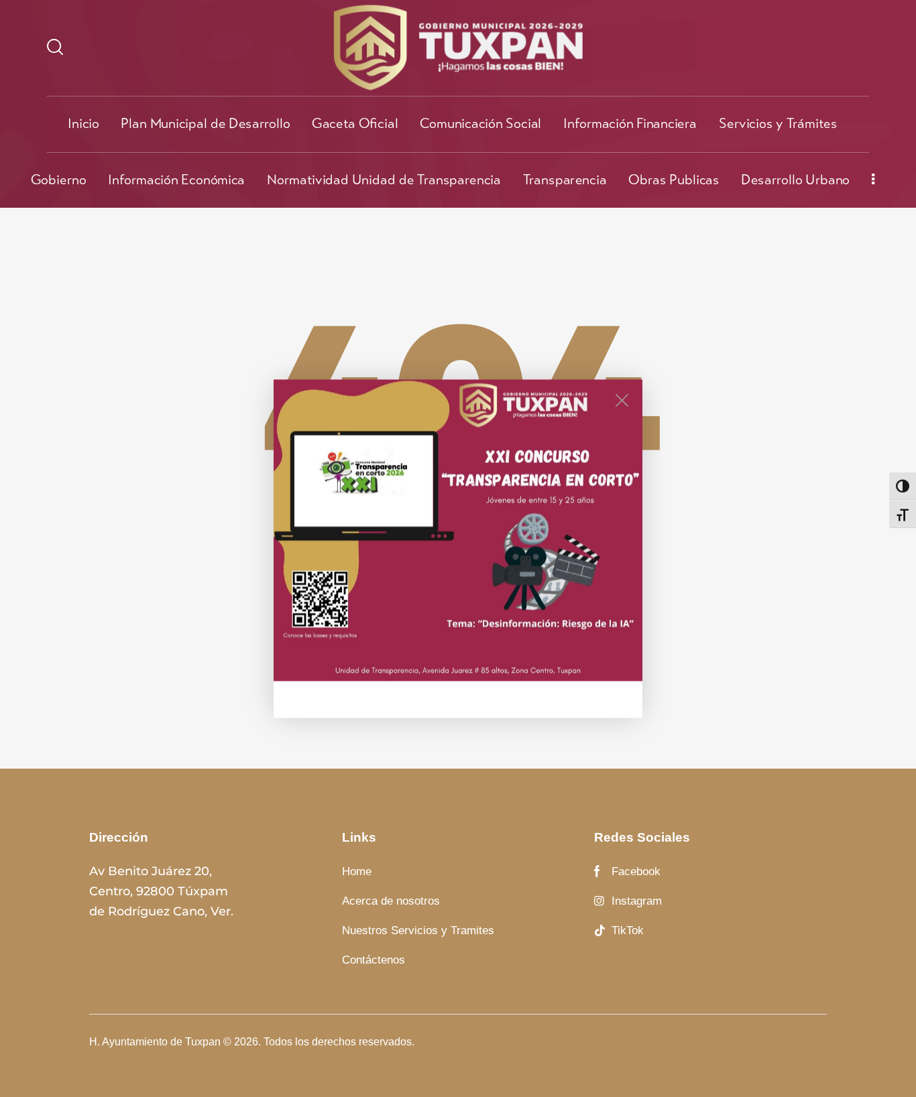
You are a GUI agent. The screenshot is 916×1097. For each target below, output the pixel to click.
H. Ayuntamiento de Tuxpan (155, 1041)
